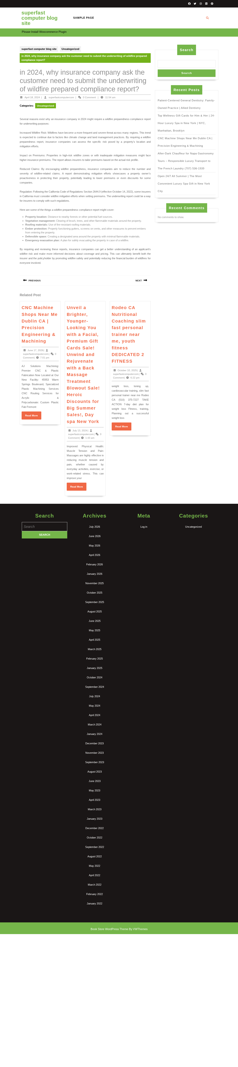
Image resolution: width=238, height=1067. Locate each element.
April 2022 (94, 875)
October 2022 (94, 837)
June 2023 (95, 781)
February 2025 (94, 658)
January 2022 (94, 903)
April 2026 (94, 554)
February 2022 (94, 894)
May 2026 (94, 545)
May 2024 (94, 705)
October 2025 (94, 592)
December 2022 (94, 828)
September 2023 (94, 762)
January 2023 (94, 818)
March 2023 (94, 809)
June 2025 (95, 620)
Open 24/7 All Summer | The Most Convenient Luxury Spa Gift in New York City (184, 184)
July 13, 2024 (79, 430)
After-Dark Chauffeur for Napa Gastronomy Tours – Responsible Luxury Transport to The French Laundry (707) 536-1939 (186, 161)
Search (186, 50)
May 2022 (94, 865)
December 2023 (94, 743)
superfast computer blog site (39, 18)
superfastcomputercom (61, 97)
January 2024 (94, 733)
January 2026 (94, 573)
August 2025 (94, 611)
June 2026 (95, 536)
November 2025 (94, 583)
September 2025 (94, 602)
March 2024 (94, 724)
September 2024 (94, 686)
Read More (33, 417)
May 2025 (94, 630)
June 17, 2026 (35, 350)
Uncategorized (70, 48)
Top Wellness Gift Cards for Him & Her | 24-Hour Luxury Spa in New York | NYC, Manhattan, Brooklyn (186, 123)
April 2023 (94, 799)
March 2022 (94, 884)
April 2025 (94, 639)
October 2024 (94, 677)
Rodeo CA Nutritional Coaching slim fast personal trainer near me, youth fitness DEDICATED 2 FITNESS (129, 334)
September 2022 (94, 846)
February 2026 (94, 564)
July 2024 (94, 696)
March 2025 (94, 649)
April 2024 (94, 715)
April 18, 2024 (32, 97)
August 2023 (94, 771)
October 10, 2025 (127, 370)
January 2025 (94, 668)
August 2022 (94, 856)
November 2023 (94, 752)
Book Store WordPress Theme (109, 929)
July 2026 (94, 526)
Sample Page (83, 17)
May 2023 (94, 790)
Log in (143, 526)
